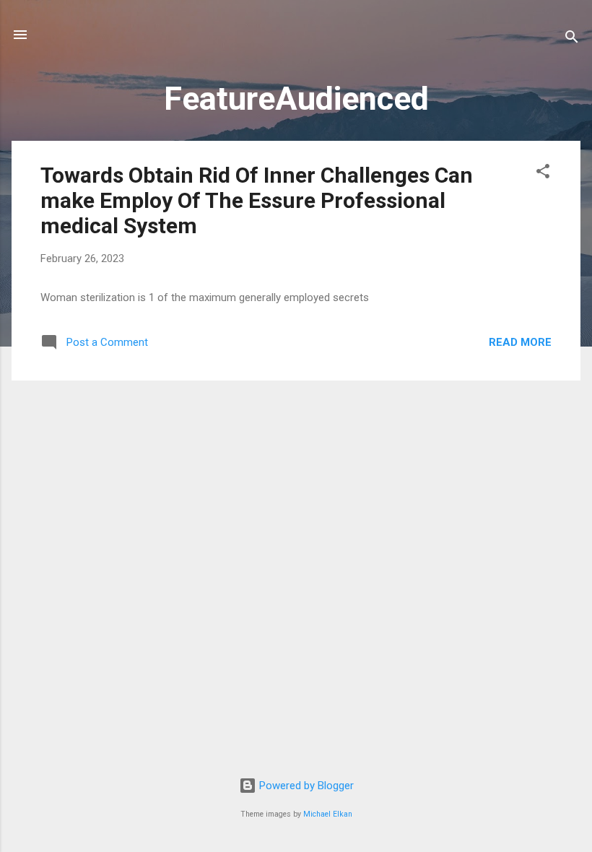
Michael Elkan (327, 814)
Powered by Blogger (305, 785)
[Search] (571, 39)
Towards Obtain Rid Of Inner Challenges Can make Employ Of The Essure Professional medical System (256, 200)
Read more (520, 342)
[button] (543, 173)
